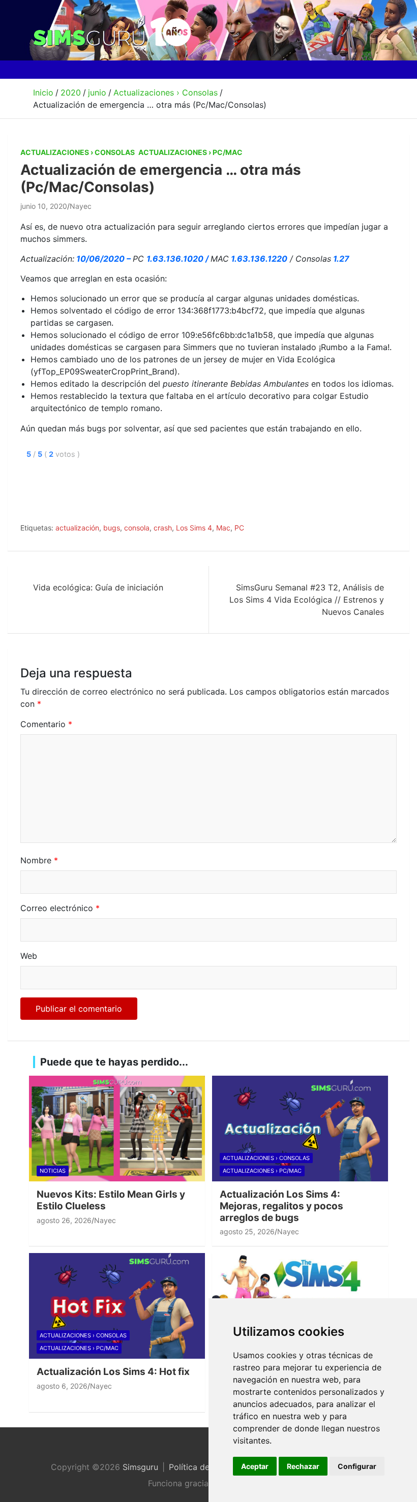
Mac (223, 527)
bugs (111, 527)
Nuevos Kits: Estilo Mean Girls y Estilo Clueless (111, 1200)
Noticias (53, 1170)
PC (239, 527)
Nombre (39, 860)
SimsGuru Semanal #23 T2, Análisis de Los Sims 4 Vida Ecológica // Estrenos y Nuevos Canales (306, 599)
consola (137, 527)
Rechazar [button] (303, 1466)
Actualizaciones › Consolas (77, 152)
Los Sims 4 (194, 527)
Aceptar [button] (255, 1466)
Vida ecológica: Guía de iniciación (98, 587)
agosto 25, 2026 (247, 1231)
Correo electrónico (60, 908)
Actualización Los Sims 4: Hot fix (113, 1372)
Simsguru (140, 1467)
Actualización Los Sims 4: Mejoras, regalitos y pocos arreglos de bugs (281, 1206)
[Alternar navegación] (44, 69)
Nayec (81, 206)
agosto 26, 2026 (64, 1220)
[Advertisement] (205, 489)
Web (28, 956)
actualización (77, 527)
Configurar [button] (357, 1466)
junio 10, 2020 (43, 206)
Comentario (46, 724)
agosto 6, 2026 (62, 1386)
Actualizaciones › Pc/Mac (190, 152)
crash (163, 527)
